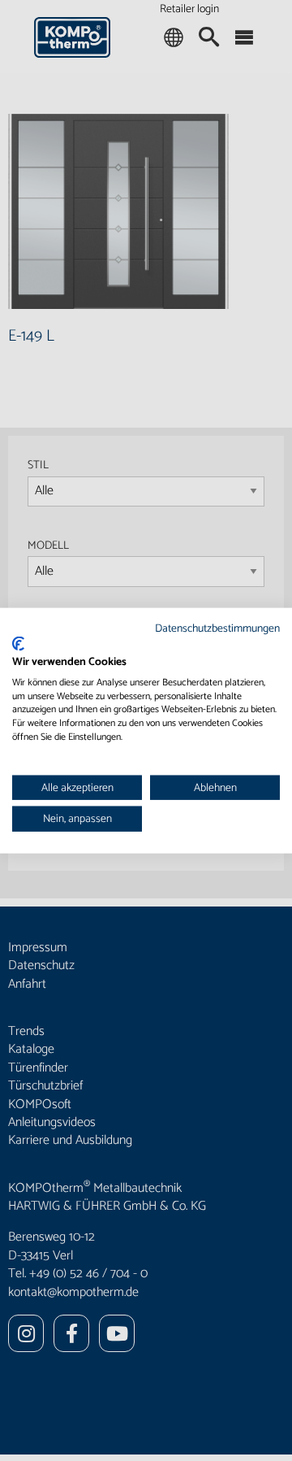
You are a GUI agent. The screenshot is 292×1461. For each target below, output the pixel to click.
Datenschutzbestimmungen (217, 628)
